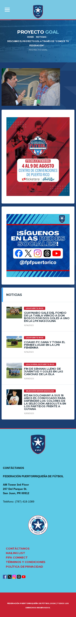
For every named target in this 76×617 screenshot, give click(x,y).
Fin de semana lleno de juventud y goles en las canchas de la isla (43, 371)
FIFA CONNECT (16, 557)
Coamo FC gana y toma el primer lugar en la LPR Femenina (44, 344)
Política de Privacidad (24, 566)
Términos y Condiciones (25, 562)
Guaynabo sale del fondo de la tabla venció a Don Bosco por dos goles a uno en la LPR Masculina (47, 317)
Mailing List (15, 553)
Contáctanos (18, 548)
